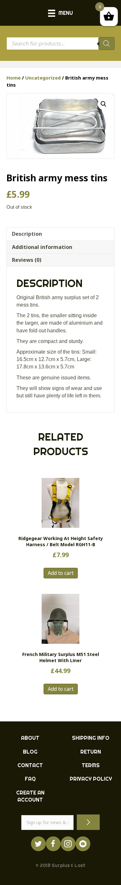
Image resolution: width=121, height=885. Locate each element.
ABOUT (30, 738)
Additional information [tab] (42, 247)
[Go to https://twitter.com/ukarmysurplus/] (38, 843)
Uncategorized (43, 77)
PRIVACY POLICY (91, 779)
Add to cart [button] (61, 572)
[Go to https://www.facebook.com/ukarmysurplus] (53, 843)
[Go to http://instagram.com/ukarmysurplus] (68, 843)
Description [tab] (27, 233)
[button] (103, 104)
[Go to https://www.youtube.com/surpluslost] (83, 843)
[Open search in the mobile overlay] (60, 43)
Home (13, 77)
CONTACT (30, 765)
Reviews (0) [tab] (26, 259)
